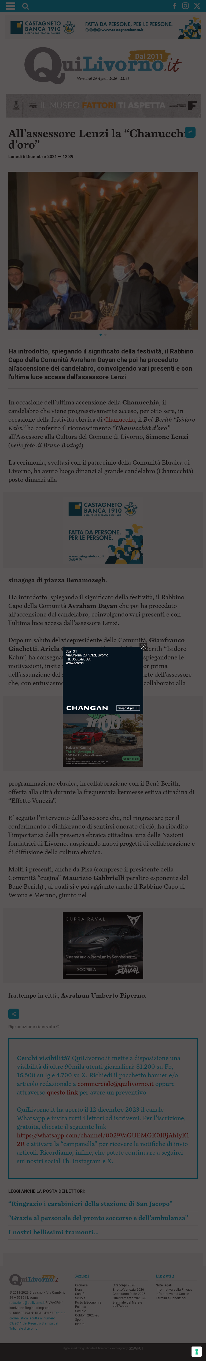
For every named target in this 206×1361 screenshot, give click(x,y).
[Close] (143, 647)
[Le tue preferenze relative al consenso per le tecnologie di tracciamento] (197, 1352)
